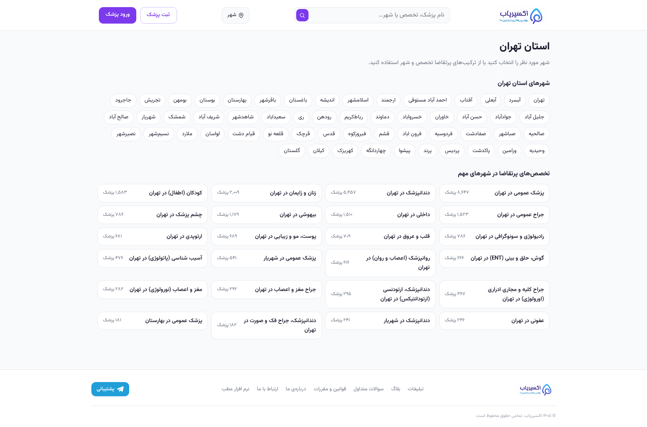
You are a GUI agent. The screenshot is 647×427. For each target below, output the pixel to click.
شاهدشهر (242, 117)
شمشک (176, 117)
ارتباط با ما (267, 389)
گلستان (292, 150)
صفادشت (476, 134)
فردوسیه (444, 134)
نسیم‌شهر (159, 134)
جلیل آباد (534, 117)
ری (301, 117)
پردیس (452, 150)
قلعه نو (275, 134)
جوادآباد (503, 117)
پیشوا (404, 150)
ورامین (509, 150)
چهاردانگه (376, 150)
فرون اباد (412, 134)
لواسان (213, 134)
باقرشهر (267, 100)
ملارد (187, 134)
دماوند (382, 117)
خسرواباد (412, 117)
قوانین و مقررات (330, 389)
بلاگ (395, 389)
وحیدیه (536, 150)
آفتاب (466, 100)
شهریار (148, 117)
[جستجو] (302, 15)
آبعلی (490, 100)
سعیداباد (276, 117)
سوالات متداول (368, 389)
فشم (384, 134)
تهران (539, 100)
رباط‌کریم (353, 117)
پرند (427, 150)
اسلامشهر (357, 100)
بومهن (179, 100)
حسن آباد (472, 117)
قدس (329, 134)
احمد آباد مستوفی (427, 100)
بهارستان (237, 100)
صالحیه (536, 134)
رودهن (324, 117)
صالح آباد (118, 117)
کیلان (318, 150)
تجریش (152, 100)
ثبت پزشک (158, 14)
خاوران (442, 117)
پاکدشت (481, 150)
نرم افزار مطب (235, 389)
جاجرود (123, 100)
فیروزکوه (357, 134)
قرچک (303, 134)
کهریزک (345, 150)
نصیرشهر (126, 134)
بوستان (207, 100)
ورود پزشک (118, 14)
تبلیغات (415, 389)
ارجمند (388, 100)
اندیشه (327, 100)
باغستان (298, 100)
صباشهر (507, 134)
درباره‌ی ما (296, 389)
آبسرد (514, 100)
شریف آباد (208, 117)
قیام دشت (244, 134)
